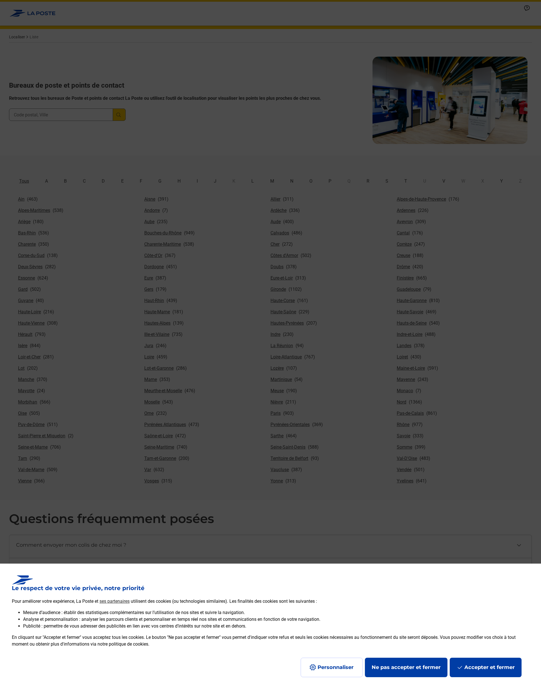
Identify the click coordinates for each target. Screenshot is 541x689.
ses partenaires (114, 601)
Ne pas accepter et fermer (406, 667)
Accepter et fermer (489, 667)
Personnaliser (336, 667)
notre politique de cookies (122, 644)
